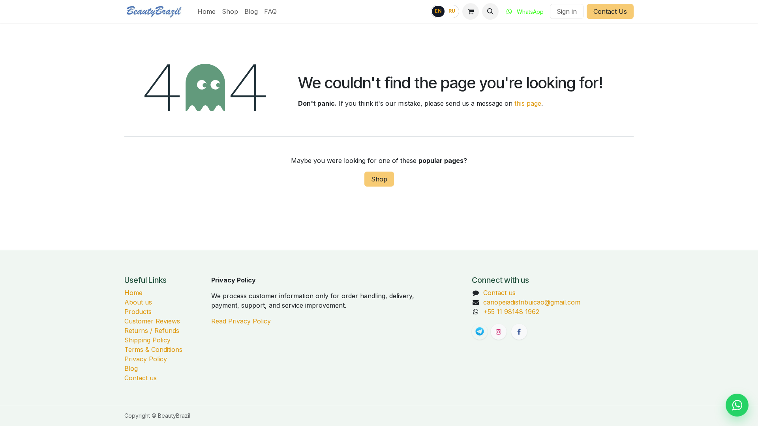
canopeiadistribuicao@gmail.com (531, 302)
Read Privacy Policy (241, 321)
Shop (379, 179)
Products (138, 312)
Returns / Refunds (151, 330)
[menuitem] (206, 11)
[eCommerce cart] (470, 11)
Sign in (567, 11)
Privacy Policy (145, 359)
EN (438, 11)
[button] (490, 11)
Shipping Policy (147, 340)
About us (138, 302)
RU (451, 11)
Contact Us (610, 11)
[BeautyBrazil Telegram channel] (480, 332)
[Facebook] (519, 332)
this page (527, 103)
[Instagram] (499, 332)
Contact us (140, 378)
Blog (131, 368)
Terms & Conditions (153, 349)
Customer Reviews (152, 321)
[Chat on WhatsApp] (737, 405)
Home (133, 293)
